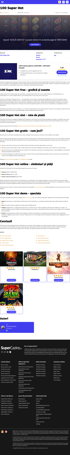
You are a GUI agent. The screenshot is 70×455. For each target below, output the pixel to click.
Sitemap (38, 424)
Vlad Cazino (56, 378)
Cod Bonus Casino (5, 369)
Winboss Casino (58, 375)
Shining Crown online (23, 126)
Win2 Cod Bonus (5, 414)
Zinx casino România (39, 187)
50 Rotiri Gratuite (40, 365)
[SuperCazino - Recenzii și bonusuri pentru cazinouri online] (2, 2)
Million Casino (57, 367)
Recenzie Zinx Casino (62, 75)
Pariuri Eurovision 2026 (7, 382)
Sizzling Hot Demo (23, 407)
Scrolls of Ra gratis (6, 236)
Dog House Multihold (43, 240)
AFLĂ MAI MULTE (11, 280)
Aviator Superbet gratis (8, 245)
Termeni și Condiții (41, 412)
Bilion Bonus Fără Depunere (26, 367)
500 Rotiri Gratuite (40, 375)
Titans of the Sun (58, 277)
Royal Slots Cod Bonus (7, 399)
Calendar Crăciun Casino (7, 378)
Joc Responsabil (40, 407)
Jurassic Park (11, 269)
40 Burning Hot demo (43, 238)
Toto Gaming (57, 380)
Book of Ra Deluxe (23, 405)
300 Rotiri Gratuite (40, 371)
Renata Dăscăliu (6, 12)
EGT (20, 99)
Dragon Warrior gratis (7, 240)
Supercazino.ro (16, 430)
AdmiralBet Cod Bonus (7, 412)
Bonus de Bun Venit (6, 367)
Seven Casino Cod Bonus (7, 405)
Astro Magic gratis (6, 238)
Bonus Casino (4, 365)
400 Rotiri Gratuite (40, 373)
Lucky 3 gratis (5, 243)
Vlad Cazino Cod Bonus (7, 407)
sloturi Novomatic (10, 159)
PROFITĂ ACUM (62, 72)
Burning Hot (22, 399)
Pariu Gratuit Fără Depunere (8, 375)
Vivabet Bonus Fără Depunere (26, 388)
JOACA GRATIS (35, 44)
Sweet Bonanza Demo (24, 403)
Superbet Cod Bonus (6, 401)
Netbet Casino (57, 369)
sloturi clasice (28, 197)
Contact (38, 401)
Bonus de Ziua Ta (5, 373)
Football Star (35, 269)
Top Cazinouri (57, 365)
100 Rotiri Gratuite (40, 367)
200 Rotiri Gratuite (40, 369)
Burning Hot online (46, 126)
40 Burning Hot (22, 401)
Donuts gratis (41, 236)
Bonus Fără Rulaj (5, 371)
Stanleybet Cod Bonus (6, 403)
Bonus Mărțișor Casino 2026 (8, 380)
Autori (37, 403)
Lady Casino (57, 371)
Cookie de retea (40, 422)
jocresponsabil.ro (24, 445)
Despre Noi (39, 399)
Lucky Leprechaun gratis (44, 243)
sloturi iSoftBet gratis (22, 159)
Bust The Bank (11, 309)
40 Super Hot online (34, 126)
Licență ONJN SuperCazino (43, 410)
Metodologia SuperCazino (42, 405)
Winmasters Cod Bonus (7, 410)
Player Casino (57, 373)
